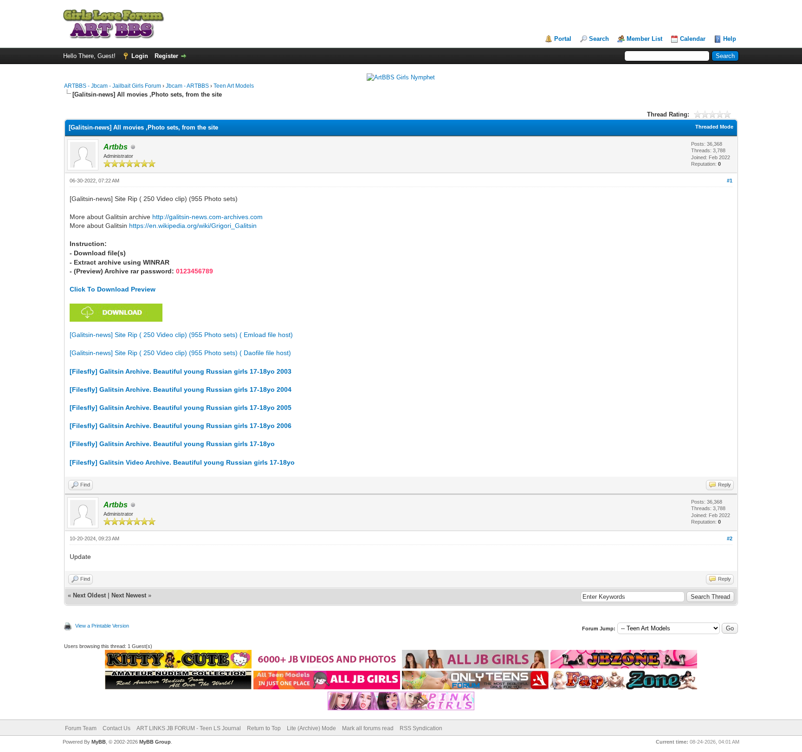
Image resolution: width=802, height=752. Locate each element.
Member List (644, 38)
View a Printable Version (102, 626)
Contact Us (116, 728)
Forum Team (81, 728)
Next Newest (128, 595)
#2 (729, 538)
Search (599, 38)
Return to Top (264, 728)
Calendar (692, 38)
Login (139, 55)
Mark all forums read (368, 728)
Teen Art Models (233, 86)
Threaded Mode (714, 127)
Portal (562, 38)
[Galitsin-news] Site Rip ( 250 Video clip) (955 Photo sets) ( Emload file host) (181, 334)
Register (166, 55)
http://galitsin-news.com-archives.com (207, 216)
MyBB (98, 742)
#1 (729, 180)
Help (729, 38)
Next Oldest (89, 595)
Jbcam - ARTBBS (187, 86)
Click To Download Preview (112, 289)
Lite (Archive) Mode (311, 728)
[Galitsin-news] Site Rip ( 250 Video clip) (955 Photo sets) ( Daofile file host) (180, 353)
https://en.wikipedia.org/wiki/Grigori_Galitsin (193, 225)
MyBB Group (155, 742)
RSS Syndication (421, 728)
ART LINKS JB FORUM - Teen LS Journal (188, 728)
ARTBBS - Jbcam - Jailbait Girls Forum (112, 86)
